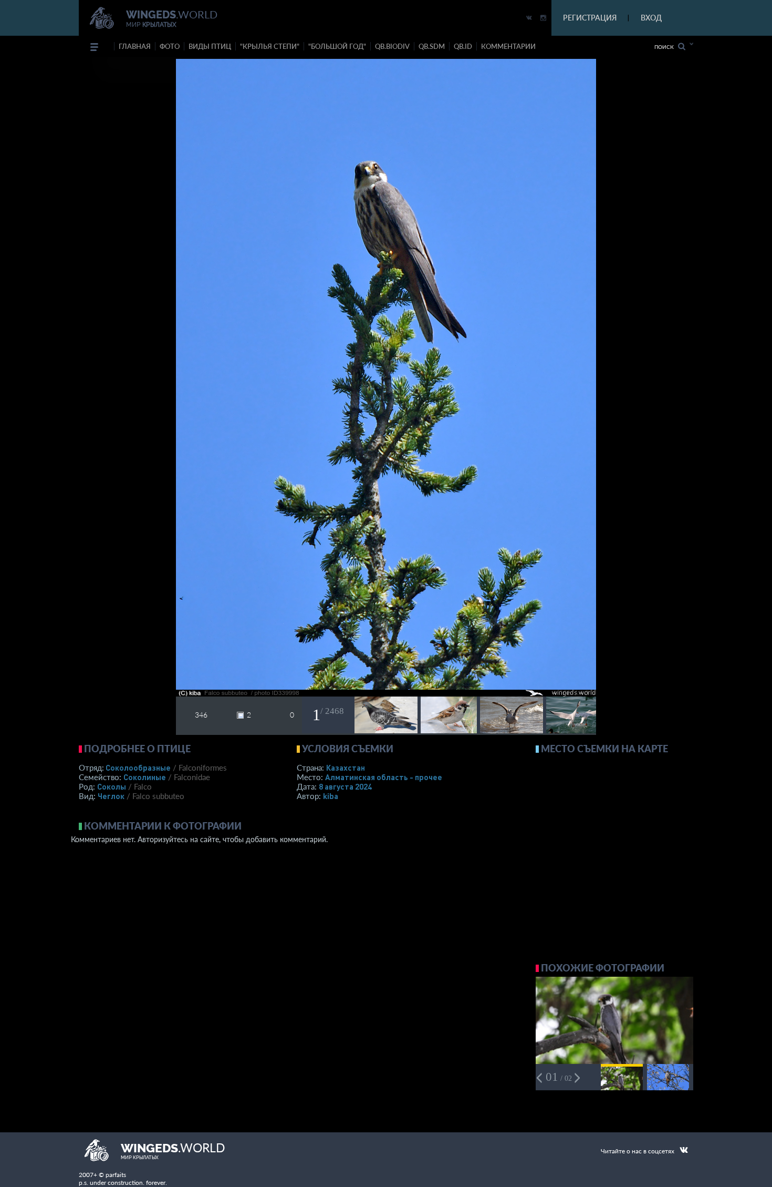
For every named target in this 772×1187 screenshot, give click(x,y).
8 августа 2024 (345, 786)
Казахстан (345, 767)
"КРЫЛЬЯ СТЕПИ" (269, 46)
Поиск (666, 47)
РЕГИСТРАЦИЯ (590, 17)
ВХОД (651, 17)
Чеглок (111, 796)
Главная (135, 46)
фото (170, 46)
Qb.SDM (432, 46)
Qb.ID (463, 46)
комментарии (508, 46)
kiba (330, 796)
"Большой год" (337, 46)
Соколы (111, 786)
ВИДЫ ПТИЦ (210, 46)
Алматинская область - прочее (383, 777)
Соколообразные (138, 767)
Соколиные (144, 777)
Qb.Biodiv (392, 46)
